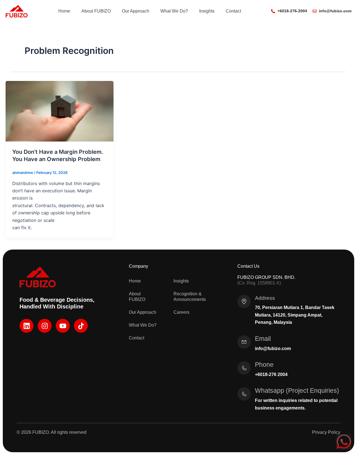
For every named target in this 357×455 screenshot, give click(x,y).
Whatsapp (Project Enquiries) (297, 390)
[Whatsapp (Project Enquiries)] (244, 394)
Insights (206, 11)
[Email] (244, 342)
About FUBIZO (96, 11)
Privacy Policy (326, 432)
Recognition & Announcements (189, 296)
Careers (181, 312)
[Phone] (244, 368)
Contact (233, 11)
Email (263, 338)
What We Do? (174, 11)
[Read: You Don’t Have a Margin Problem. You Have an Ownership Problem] (60, 111)
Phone (264, 364)
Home (64, 11)
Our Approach (135, 11)
